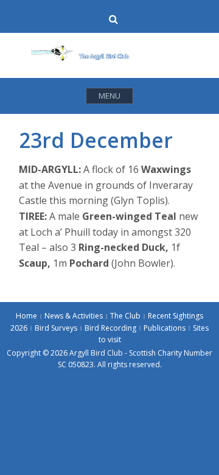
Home (26, 316)
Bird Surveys (56, 328)
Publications (165, 328)
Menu (109, 95)
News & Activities (73, 316)
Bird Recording (110, 328)
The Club (125, 316)
